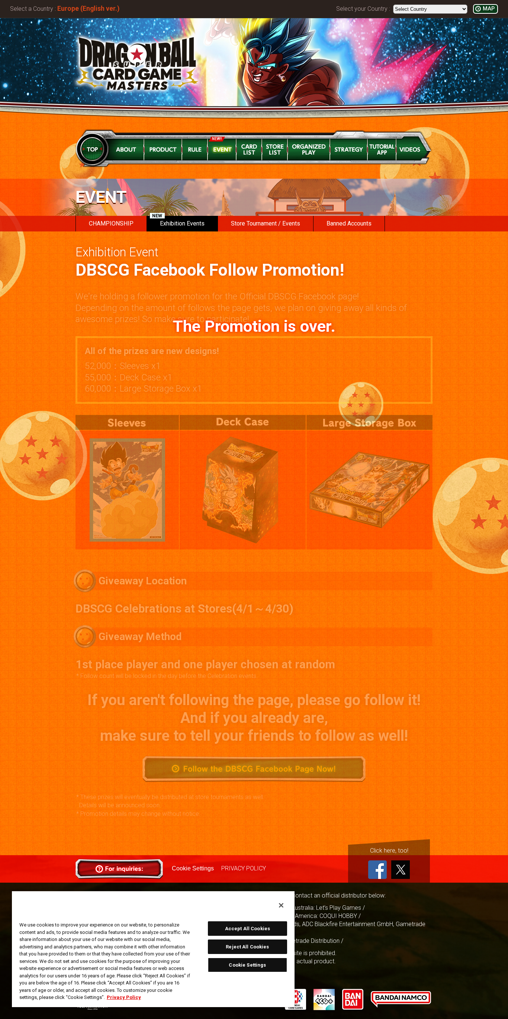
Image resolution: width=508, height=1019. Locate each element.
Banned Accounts (349, 223)
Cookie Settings (193, 868)
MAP (489, 9)
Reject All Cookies (247, 947)
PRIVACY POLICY (243, 868)
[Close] (281, 905)
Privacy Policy (124, 997)
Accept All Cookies (247, 928)
